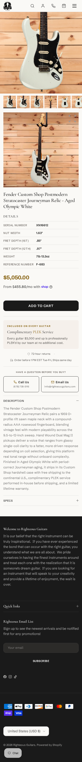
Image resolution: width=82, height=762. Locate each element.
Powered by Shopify (49, 745)
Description (13, 400)
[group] (41, 149)
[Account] (43, 6)
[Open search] (32, 6)
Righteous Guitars (24, 745)
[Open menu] (74, 6)
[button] (72, 118)
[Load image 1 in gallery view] (41, 53)
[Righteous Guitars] (7, 6)
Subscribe (41, 661)
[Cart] (64, 6)
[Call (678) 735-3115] (53, 6)
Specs (8, 500)
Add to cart (41, 306)
